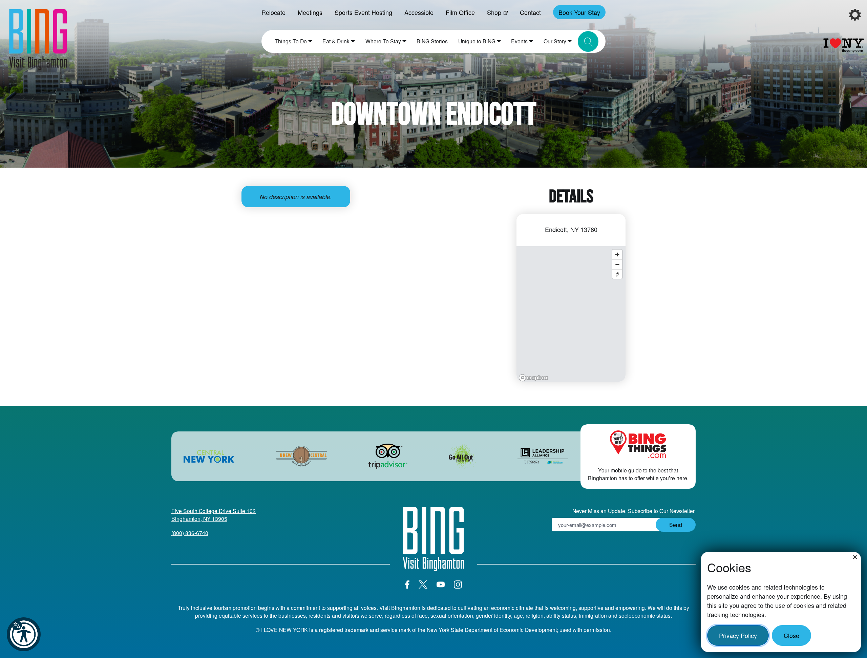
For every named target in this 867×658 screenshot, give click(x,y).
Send (675, 524)
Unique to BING (476, 41)
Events (519, 41)
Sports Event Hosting (363, 12)
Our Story (555, 41)
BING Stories (432, 41)
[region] (571, 314)
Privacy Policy (738, 635)
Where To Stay (383, 41)
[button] (24, 634)
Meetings (310, 12)
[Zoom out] (617, 264)
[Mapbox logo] (533, 378)
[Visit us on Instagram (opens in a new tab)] (458, 584)
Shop (494, 12)
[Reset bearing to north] (617, 274)
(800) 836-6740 (189, 532)
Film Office (460, 12)
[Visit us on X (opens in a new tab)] (423, 584)
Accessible (419, 12)
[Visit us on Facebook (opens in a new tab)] (407, 584)
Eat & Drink (336, 41)
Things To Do (291, 41)
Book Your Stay (579, 12)
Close (791, 635)
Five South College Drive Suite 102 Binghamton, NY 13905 (213, 515)
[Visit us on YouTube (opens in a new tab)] (441, 584)
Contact (530, 12)
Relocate (273, 12)
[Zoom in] (617, 254)
